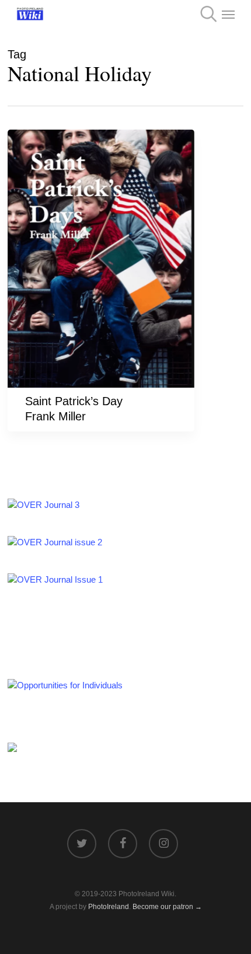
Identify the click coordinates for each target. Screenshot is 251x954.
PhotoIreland (108, 907)
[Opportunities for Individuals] (65, 685)
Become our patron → (167, 907)
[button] (228, 14)
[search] (205, 14)
